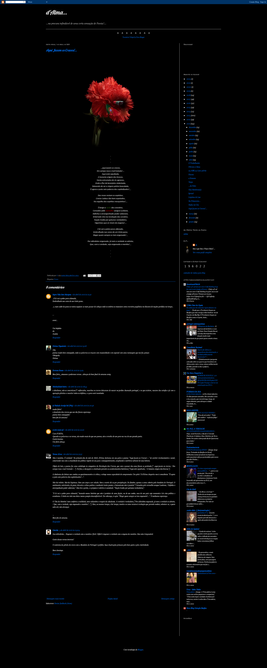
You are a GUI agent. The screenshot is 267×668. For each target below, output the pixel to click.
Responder (56, 338)
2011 (189, 124)
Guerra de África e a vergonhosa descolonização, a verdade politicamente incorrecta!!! (207, 353)
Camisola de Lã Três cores (206, 573)
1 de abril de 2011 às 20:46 (84, 405)
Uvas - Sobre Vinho (193, 589)
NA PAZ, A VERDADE (195, 429)
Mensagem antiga (168, 599)
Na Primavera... (194, 201)
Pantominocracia (192, 447)
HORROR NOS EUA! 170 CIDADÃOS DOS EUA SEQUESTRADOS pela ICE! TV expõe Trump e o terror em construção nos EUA (207, 380)
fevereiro (192, 218)
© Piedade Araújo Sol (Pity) (63, 405)
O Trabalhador (194, 163)
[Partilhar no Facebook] (97, 275)
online (186, 234)
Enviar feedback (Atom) (63, 603)
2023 (189, 79)
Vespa (190, 182)
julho (191, 147)
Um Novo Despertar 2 (194, 373)
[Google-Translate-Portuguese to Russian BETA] (144, 34)
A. (196, 245)
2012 (189, 119)
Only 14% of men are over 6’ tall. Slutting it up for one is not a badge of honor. (202, 288)
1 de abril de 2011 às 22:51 (72, 454)
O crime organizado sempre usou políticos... (206, 469)
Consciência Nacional (194, 347)
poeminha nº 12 (202, 513)
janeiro (191, 222)
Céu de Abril (191, 489)
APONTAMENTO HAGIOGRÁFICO (200, 431)
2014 (189, 111)
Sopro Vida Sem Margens (62, 294)
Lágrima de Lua (194, 197)
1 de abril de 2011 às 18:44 (77, 387)
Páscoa (191, 174)
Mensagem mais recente (55, 599)
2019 (189, 91)
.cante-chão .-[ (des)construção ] (198, 510)
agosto (191, 143)
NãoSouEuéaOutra (60, 387)
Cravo (56, 279)
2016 (189, 103)
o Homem (192, 178)
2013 (189, 115)
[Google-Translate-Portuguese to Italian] (131, 34)
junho (191, 151)
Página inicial (113, 599)
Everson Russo (58, 370)
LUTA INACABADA (194, 394)
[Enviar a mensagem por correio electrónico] (84, 275)
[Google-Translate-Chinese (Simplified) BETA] (118, 34)
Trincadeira (190, 592)
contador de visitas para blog (194, 273)
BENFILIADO (192, 466)
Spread (191, 193)
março (191, 214)
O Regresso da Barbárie (205, 326)
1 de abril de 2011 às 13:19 (73, 370)
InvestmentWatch (193, 284)
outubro (192, 135)
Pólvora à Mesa (194, 167)
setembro (192, 139)
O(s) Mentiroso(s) (194, 190)
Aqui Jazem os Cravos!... (61, 50)
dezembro (192, 127)
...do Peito (192, 186)
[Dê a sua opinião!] (91, 275)
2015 (189, 107)
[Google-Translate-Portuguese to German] (127, 34)
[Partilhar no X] (94, 275)
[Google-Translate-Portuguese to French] (122, 34)
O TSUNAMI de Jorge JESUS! (196, 450)
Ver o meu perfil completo (202, 252)
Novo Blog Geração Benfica (196, 608)
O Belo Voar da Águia (194, 305)
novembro (193, 131)
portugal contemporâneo (195, 324)
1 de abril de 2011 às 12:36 (82, 294)
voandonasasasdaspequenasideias (199, 571)
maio (191, 156)
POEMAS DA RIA (193, 392)
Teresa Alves (57, 454)
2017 (189, 99)
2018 (189, 95)
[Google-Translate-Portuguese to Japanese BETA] (136, 34)
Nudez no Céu (193, 205)
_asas (188, 550)
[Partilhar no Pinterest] (99, 275)
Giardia (55, 530)
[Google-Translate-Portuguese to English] (140, 34)
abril (191, 160)
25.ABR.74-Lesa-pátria (197, 171)
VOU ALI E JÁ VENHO (206, 413)
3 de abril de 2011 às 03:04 (69, 530)
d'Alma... (56, 12)
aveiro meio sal (58, 430)
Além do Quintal (192, 529)
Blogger (140, 650)
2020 (189, 87)
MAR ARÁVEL (192, 410)
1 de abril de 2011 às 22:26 (74, 430)
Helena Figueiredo (59, 346)
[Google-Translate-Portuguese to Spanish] (149, 34)
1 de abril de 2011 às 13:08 (76, 346)
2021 (189, 83)
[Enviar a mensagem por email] (89, 275)
